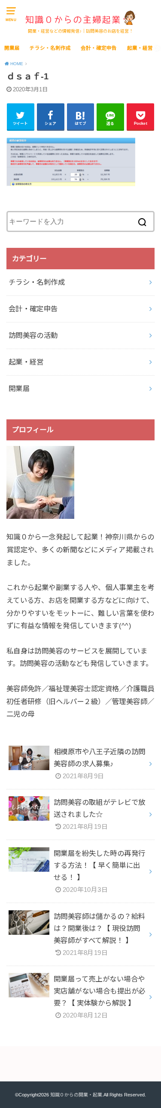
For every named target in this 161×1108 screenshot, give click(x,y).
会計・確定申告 (99, 48)
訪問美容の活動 (33, 335)
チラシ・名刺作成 (50, 48)
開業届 (12, 48)
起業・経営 (140, 48)
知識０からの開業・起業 (76, 1094)
